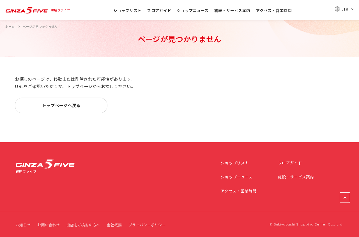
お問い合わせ (48, 224)
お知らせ (23, 224)
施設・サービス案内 (232, 10)
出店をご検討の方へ (83, 224)
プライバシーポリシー (147, 224)
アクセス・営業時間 (274, 10)
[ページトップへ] (345, 197)
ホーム (10, 26)
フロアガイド (159, 10)
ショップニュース (192, 10)
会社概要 (114, 224)
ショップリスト (127, 10)
